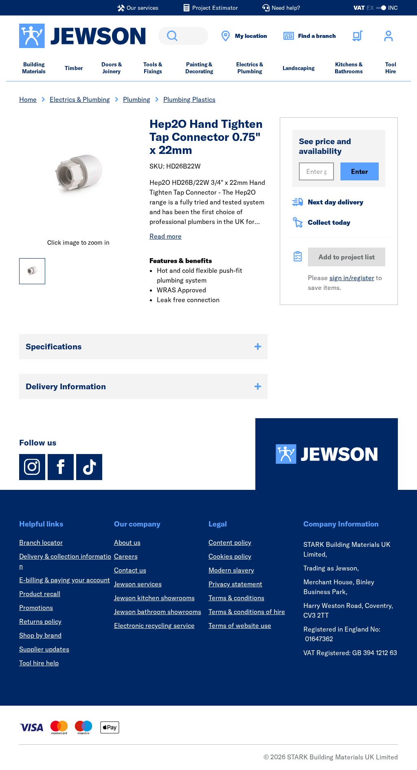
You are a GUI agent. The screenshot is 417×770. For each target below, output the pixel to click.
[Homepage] (326, 454)
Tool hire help (39, 663)
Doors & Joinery (111, 68)
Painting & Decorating (199, 68)
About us (127, 542)
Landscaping (298, 68)
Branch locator (41, 542)
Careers (126, 556)
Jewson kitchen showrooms (154, 598)
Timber (74, 68)
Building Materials (34, 68)
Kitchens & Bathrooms (349, 68)
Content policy (229, 542)
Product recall (39, 594)
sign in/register (351, 278)
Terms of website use (239, 625)
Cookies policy (229, 556)
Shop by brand (40, 635)
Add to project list (346, 257)
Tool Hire (390, 68)
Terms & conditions (236, 598)
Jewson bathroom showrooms (157, 612)
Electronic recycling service (154, 625)
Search (170, 36)
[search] (183, 36)
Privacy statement (235, 584)
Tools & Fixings (152, 68)
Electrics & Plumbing (249, 68)
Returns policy (40, 621)
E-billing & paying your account (64, 580)
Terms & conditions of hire (246, 612)
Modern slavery (231, 570)
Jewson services (138, 584)
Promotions (36, 607)
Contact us (130, 570)
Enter (359, 171)
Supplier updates (44, 649)
